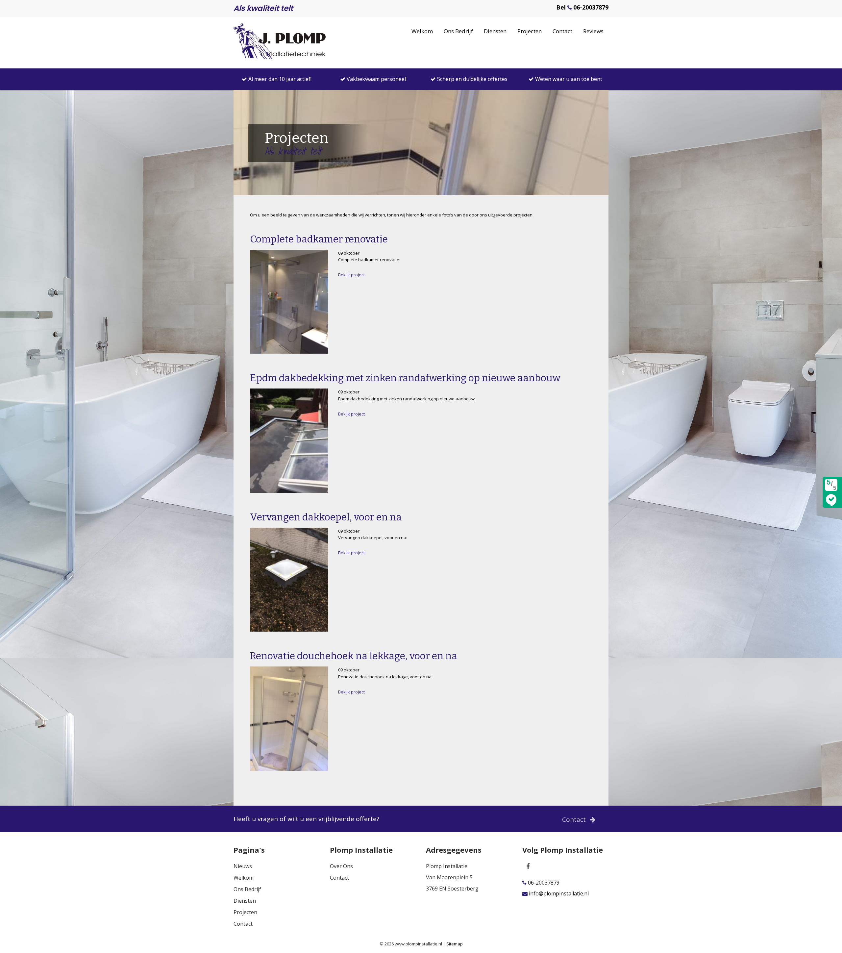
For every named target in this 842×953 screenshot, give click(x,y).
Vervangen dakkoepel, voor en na (326, 517)
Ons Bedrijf (458, 31)
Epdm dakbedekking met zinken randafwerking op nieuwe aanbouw (405, 378)
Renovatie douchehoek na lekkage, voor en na (353, 656)
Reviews (593, 31)
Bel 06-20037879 (582, 7)
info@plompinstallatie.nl (558, 893)
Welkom (422, 31)
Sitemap (454, 944)
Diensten (495, 31)
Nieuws (243, 866)
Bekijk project (351, 275)
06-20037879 (543, 883)
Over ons (341, 866)
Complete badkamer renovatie (319, 239)
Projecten (529, 31)
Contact (562, 31)
